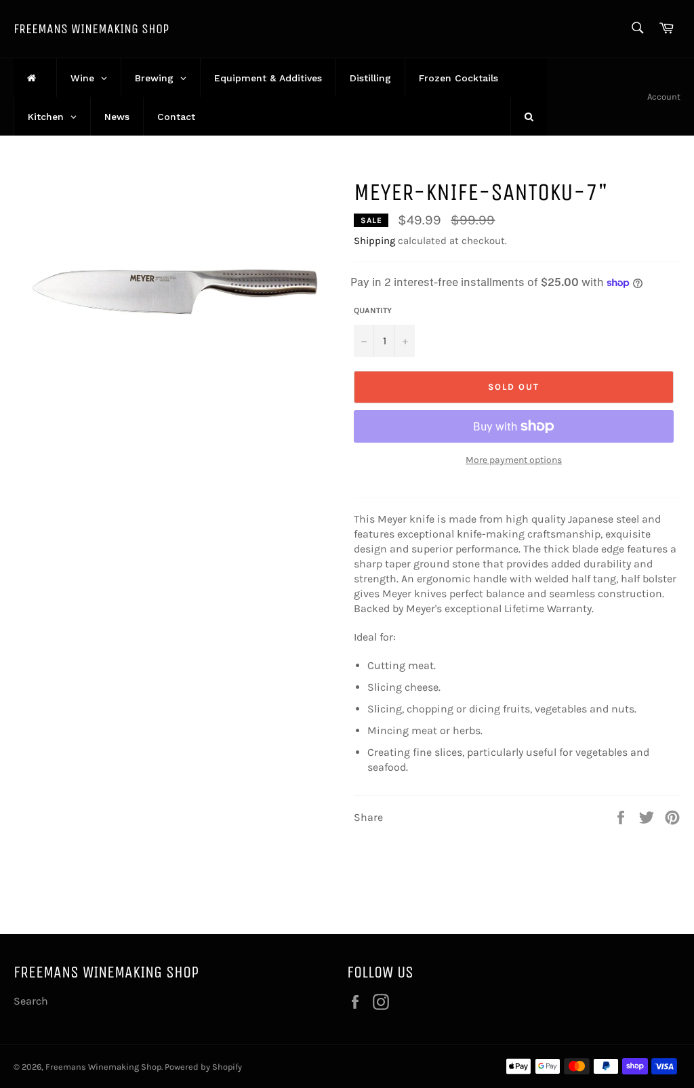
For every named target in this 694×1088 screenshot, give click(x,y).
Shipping (374, 241)
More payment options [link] (514, 460)
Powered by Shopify (203, 1067)
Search (31, 1000)
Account (663, 97)
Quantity (373, 310)
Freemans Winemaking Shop (91, 29)
